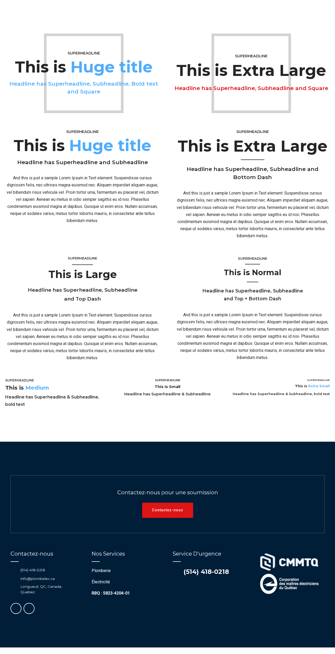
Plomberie (101, 570)
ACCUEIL (51, 20)
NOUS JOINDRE (267, 20)
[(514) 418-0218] (176, 572)
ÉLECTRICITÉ (119, 20)
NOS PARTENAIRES (222, 20)
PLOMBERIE (83, 20)
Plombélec (167, 19)
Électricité (101, 581)
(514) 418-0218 (206, 571)
